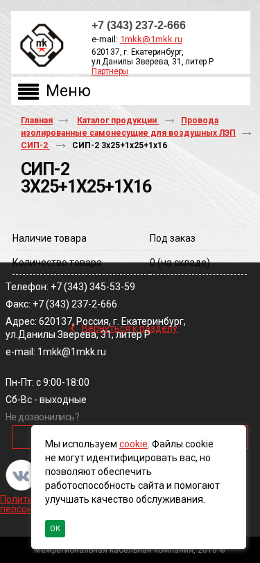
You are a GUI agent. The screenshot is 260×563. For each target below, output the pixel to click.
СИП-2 (35, 145)
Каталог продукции (118, 120)
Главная (37, 120)
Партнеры (110, 71)
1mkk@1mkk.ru (151, 39)
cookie (133, 443)
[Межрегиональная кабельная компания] (39, 46)
